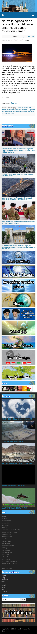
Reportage (14, 103)
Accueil (4, 516)
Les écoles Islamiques (8, 545)
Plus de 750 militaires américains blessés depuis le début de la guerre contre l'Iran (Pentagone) (18, 222)
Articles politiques (6, 521)
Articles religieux (6, 523)
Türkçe (3, 578)
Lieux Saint (5, 539)
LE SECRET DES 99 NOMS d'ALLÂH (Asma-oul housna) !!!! (17, 419)
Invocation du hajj (6, 541)
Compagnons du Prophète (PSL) (11, 530)
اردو (3, 589)
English (4, 575)
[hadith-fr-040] (14, 389)
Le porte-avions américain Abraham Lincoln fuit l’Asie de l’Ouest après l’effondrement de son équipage (17, 199)
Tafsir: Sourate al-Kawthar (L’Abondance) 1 (13, 486)
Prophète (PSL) (6, 525)
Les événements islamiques (9, 566)
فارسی (4, 585)
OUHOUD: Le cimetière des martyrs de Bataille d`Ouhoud (17, 463)
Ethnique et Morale (7, 568)
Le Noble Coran (6, 557)
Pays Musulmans (6, 543)
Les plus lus (6, 396)
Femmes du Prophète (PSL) (9, 532)
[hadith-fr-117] (24, 389)
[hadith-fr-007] (29, 389)
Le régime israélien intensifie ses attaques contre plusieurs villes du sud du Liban (18, 175)
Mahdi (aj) (4, 548)
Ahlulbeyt (4, 527)
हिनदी (3, 582)
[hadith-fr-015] (9, 389)
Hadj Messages (6, 559)
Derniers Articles (7, 126)
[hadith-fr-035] (4, 389)
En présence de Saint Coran (9, 563)
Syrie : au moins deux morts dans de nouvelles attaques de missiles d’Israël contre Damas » (18, 112)
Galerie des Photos (7, 552)
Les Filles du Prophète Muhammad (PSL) (12, 441)
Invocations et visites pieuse (9, 561)
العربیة (4, 587)
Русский (4, 591)
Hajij (3, 14)
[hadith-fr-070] (19, 389)
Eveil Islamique (6, 550)
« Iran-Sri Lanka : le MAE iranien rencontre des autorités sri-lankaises (16, 109)
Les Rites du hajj (6, 534)
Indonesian (5, 580)
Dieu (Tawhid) (5, 554)
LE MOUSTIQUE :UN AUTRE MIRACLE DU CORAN (15, 508)
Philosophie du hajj (7, 536)
